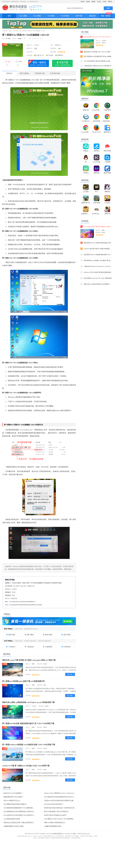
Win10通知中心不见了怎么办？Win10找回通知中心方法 (61, 819)
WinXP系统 (65, 16)
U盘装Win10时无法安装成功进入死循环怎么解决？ (60, 800)
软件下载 (79, 16)
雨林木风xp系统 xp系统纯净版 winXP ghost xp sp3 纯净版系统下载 (28, 702)
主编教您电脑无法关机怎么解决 (14, 826)
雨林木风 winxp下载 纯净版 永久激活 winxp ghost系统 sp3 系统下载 (29, 660)
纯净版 (82, 1)
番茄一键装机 (106, 16)
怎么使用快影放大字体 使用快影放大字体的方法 (19, 811)
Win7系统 (51, 16)
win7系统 (15, 30)
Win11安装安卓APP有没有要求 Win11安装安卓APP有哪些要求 (23, 815)
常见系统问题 (55, 73)
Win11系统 (23, 16)
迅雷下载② (30, 634)
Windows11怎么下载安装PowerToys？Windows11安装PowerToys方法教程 (66, 793)
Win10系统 (37, 16)
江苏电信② (30, 647)
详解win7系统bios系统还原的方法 (54, 822)
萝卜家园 (8, 38)
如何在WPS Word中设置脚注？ (13, 793)
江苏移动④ (67, 647)
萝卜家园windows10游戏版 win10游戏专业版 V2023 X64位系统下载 (28, 745)
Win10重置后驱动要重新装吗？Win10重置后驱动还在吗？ (22, 808)
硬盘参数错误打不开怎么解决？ (14, 797)
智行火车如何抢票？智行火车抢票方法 (56, 811)
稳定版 (88, 1)
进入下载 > (70, 674)
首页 (9, 16)
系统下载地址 (24, 73)
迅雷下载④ (67, 634)
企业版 (104, 1)
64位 (4, 44)
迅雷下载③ (48, 634)
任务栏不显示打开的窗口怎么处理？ (55, 815)
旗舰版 (93, 1)
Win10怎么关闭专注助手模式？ (54, 804)
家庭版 (110, 1)
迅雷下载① (11, 634)
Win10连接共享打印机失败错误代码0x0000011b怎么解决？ (62, 797)
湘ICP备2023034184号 (32, 833)
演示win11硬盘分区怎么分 (12, 800)
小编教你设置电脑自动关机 (52, 826)
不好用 (20, 61)
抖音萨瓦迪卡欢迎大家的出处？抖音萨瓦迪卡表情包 (60, 808)
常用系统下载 (40, 73)
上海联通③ (48, 647)
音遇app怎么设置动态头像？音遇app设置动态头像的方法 (21, 822)
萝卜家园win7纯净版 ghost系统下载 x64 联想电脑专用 (23, 681)
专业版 (99, 1)
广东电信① (11, 647)
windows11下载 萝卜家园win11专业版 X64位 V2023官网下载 (26, 766)
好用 (9, 61)
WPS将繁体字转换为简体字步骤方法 (15, 804)
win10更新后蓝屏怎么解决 (12, 819)
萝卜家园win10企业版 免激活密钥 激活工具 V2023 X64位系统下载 (28, 723)
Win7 (59, 48)
